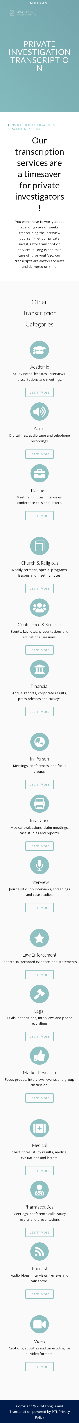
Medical (39, 1145)
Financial (40, 686)
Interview (39, 882)
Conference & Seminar (40, 624)
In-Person (39, 758)
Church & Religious (39, 563)
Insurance (39, 820)
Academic (39, 366)
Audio (39, 428)
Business (39, 490)
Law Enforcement (39, 954)
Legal (39, 1011)
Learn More (39, 392)
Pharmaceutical (39, 1206)
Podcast (39, 1268)
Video (39, 1341)
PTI (54, 1411)
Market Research (39, 1072)
